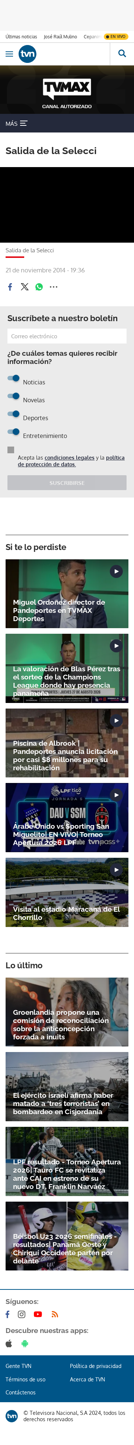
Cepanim (93, 36)
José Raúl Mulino (60, 36)
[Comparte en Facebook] (10, 286)
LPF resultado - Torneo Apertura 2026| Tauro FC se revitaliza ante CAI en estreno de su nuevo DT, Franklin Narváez (67, 1174)
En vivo (118, 36)
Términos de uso (25, 1379)
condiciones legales (70, 457)
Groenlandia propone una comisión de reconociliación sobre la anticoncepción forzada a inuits (61, 1024)
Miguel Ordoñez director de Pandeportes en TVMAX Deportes (59, 610)
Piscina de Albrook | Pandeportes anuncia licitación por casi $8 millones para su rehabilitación (65, 755)
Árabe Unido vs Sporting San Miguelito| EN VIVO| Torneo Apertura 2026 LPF (61, 834)
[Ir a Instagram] (23, 1314)
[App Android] (26, 1343)
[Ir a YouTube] (39, 1314)
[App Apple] (10, 1343)
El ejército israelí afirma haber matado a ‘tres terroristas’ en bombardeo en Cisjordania (63, 1103)
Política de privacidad (95, 1366)
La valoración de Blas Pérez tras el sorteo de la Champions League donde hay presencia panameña (66, 681)
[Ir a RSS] (57, 1314)
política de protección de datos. (71, 460)
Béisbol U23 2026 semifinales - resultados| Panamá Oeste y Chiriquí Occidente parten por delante (65, 1248)
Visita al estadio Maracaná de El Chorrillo (66, 913)
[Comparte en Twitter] (24, 286)
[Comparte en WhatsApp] (39, 286)
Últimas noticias (21, 36)
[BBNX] (12, 1416)
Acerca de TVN (87, 1379)
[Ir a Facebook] (9, 1314)
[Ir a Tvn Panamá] (64, 54)
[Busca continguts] (122, 54)
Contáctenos (21, 1392)
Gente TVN (18, 1366)
